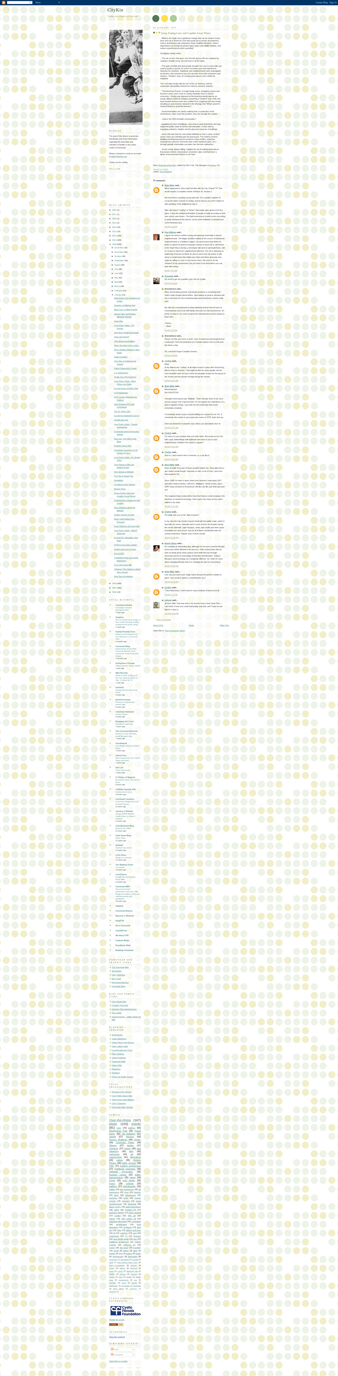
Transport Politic (119, 1061)
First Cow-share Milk (123, 565)
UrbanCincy (120, 755)
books (138, 1253)
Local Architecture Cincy (122, 1050)
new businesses (127, 1189)
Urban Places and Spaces (123, 1042)
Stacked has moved (123, 848)
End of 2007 (119, 553)
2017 (114, 214)
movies (112, 1253)
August (117, 265)
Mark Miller (169, 185)
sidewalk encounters (121, 1171)
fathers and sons (133, 1230)
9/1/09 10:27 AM (171, 428)
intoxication (132, 1256)
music (112, 1183)
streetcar (113, 1148)
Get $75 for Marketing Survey (126, 416)
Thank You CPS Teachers (125, 377)
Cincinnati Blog (122, 646)
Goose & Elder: (121, 714)
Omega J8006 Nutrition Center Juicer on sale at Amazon (125, 816)
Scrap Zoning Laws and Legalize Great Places (186, 33)
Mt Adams (125, 1260)
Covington (113, 1260)
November (119, 252)
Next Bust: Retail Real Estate (126, 333)
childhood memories (125, 1169)
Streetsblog (116, 971)
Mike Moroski (121, 673)
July (116, 269)
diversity (134, 1274)
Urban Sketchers (119, 1039)
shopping (126, 1201)
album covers (115, 1207)
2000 (114, 592)
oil (114, 1233)
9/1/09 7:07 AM (171, 270)
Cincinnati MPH (122, 886)
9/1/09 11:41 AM (171, 506)
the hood (124, 1248)
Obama (113, 1145)
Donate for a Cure (116, 1320)
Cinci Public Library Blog (122, 1096)
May (116, 278)
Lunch (120, 1271)
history (126, 1251)
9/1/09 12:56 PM (172, 582)
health (129, 1277)
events (136, 1124)
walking (113, 1186)
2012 (114, 231)
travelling (137, 1248)
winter (126, 1198)
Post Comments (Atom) (175, 631)
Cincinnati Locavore (124, 799)
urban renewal (135, 1213)
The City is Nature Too (123, 476)
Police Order (120, 838)
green (133, 1177)
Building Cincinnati (124, 950)
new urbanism (166, 172)
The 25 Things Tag (122, 411)
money (112, 1268)
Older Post (224, 625)
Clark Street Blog (123, 835)
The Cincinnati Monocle (126, 731)
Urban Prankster (119, 1058)
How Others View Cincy (127, 1262)
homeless (113, 1198)
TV (126, 1236)
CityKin (168, 361)
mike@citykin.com (119, 156)
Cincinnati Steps (119, 986)
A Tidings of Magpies (125, 777)
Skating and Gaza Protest (125, 549)
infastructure (130, 1195)
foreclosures (118, 1256)
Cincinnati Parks (125, 1142)
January (118, 295)
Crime (112, 1180)
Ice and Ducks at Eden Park (126, 388)
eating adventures (133, 1207)
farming (134, 1265)
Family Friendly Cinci (125, 632)
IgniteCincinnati (122, 700)
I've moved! (120, 867)
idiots (135, 1251)
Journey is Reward (124, 811)
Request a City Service (122, 1092)
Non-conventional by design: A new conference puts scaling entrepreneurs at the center (127, 622)
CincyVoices (121, 874)
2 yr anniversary (121, 373)
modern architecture (130, 1166)
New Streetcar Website (124, 472)
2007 (114, 588)
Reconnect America (120, 982)
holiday (112, 1189)
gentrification (121, 1224)
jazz (135, 1239)
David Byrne (117, 1035)
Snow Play (118, 321)
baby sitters (118, 1289)
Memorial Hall (132, 1271)
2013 (114, 227)
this (203, 578)
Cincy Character (119, 1103)
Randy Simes (171, 543)
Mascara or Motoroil (124, 916)
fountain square (117, 1174)
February (118, 291)
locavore (137, 1236)
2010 (114, 240)
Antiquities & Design (125, 663)
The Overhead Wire (120, 967)
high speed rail (129, 1219)
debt (119, 1230)
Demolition (135, 1157)
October (118, 256)
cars (119, 1128)
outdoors (124, 1233)
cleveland (112, 1292)
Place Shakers (118, 1054)
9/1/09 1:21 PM (171, 595)
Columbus (133, 1289)
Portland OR (130, 1210)
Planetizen (116, 1069)
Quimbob (169, 276)
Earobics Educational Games (124, 1009)
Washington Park (118, 1131)
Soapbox (119, 617)
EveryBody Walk (122, 945)
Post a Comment (164, 620)
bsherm (168, 600)
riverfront (133, 1268)
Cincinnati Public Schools (122, 1107)
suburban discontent (118, 1221)
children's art (129, 1245)
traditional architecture (119, 1242)
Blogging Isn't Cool (124, 721)
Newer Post (158, 625)
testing (134, 1283)
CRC (111, 1166)
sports (112, 1248)
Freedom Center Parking (124, 484)
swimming (114, 1154)
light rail (132, 1216)
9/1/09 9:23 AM (171, 283)
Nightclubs (113, 1286)
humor (127, 1148)
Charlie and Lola (121, 420)
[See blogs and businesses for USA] (116, 1325)
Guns (111, 1271)
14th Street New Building (124, 341)
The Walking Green (124, 865)
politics (131, 1128)
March (117, 286)
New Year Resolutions (123, 576)
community (136, 1221)
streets (137, 1139)
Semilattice (118, 480)
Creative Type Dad (120, 1005)
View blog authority (117, 1337)
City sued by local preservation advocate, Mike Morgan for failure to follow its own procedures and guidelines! (127, 894)
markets (137, 1192)
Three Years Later (122, 770)
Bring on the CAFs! (123, 828)
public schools (129, 1163)
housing (130, 1136)
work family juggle (121, 1239)
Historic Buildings (118, 1139)
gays (121, 1277)
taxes (124, 1283)
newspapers (124, 1280)
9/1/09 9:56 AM (171, 355)
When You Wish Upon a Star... (127, 345)
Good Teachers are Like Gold (126, 526)
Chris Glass (120, 855)
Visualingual (121, 743)
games (112, 1277)
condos (117, 1216)
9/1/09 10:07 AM (171, 381)
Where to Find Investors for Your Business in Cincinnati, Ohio (126, 636)
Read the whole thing (167, 165)
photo (113, 1124)
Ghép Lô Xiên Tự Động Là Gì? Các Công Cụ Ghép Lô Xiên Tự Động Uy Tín (126, 677)
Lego (126, 1192)
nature (119, 1160)
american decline (116, 1213)
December (119, 248)
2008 (114, 583)
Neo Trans (116, 979)
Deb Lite (119, 767)
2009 (114, 244)
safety (116, 1210)
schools (130, 1183)
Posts (116, 1349)
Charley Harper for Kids (124, 515)
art (132, 1154)
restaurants (114, 1236)
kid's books (129, 1180)
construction (115, 1157)
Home (191, 625)
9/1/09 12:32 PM (172, 566)
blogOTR (119, 921)
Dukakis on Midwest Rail (124, 305)
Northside (132, 1204)
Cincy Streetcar (118, 975)
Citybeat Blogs (122, 940)
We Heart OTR (122, 935)
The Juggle (116, 1013)
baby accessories (117, 1265)
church (112, 1219)
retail (111, 1262)
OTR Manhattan (121, 393)
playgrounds (129, 1186)
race (135, 1233)
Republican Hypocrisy (124, 724)
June (116, 273)
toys (121, 1253)
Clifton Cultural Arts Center (125, 368)
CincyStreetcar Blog (124, 826)
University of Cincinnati (131, 1286)
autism (129, 1253)
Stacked (119, 845)
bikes (116, 1195)
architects (127, 1227)
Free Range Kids (119, 1002)
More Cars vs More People (125, 310)
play (131, 1151)
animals (135, 1260)
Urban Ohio (117, 1065)
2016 (114, 219)
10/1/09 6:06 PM (172, 613)
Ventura (212, 165)
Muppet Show (120, 489)
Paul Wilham (170, 232)
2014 (114, 223)
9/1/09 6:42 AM (171, 227)
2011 (114, 236)
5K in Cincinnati (122, 926)
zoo (135, 1280)
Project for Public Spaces (122, 1077)
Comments (118, 1355)
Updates (119, 906)
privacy (122, 1268)
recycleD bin (121, 930)
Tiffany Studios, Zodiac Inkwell (127, 666)
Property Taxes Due (122, 446)
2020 (114, 210)
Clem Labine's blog (120, 1046)
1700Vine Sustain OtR (125, 789)
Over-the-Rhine (120, 1120)
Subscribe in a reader (118, 1361)
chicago (123, 1274)
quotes (130, 1145)
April (116, 282)
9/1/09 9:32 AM (171, 330)
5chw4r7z (119, 687)
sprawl (112, 1136)
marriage (112, 1283)
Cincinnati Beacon (124, 911)
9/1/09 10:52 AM (171, 447)
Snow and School (121, 337)
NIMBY (112, 1274)
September (119, 260)
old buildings (129, 1134)
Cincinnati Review (123, 605)
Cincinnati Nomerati (124, 712)
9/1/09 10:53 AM (171, 459)
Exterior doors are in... (124, 792)
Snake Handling (120, 357)
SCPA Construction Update (125, 545)
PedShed (116, 1073)
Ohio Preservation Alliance (123, 1100)
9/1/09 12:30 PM (172, 538)
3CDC (116, 1251)
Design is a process (123, 858)
